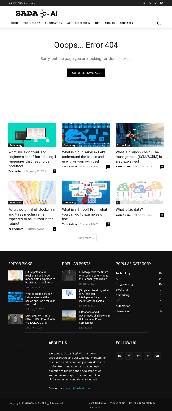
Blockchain (15, 202)
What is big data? (129, 209)
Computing (69, 145)
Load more (84, 238)
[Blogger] (119, 356)
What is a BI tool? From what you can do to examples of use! (84, 214)
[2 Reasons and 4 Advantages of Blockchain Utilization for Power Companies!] (69, 315)
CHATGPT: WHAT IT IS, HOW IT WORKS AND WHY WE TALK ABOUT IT (40, 319)
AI (118, 202)
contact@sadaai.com (76, 388)
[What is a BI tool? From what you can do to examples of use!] (86, 192)
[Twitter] (149, 3)
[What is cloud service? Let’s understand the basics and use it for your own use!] (86, 135)
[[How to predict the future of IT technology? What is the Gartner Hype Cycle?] (69, 275)
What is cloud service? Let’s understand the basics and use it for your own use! (84, 156)
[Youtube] (161, 3)
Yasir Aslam (15, 171)
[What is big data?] (140, 192)
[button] (159, 23)
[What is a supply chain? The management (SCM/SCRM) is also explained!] (140, 135)
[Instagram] (143, 3)
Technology (16, 145)
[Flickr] (138, 356)
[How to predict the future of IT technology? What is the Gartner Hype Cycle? (93, 276)
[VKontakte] (157, 356)
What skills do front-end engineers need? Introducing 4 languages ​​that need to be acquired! (32, 159)
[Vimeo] (155, 3)
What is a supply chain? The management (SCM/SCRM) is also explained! (139, 156)
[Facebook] (129, 356)
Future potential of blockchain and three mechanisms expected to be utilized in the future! (40, 277)
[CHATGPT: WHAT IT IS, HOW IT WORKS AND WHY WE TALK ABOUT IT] (15, 319)
